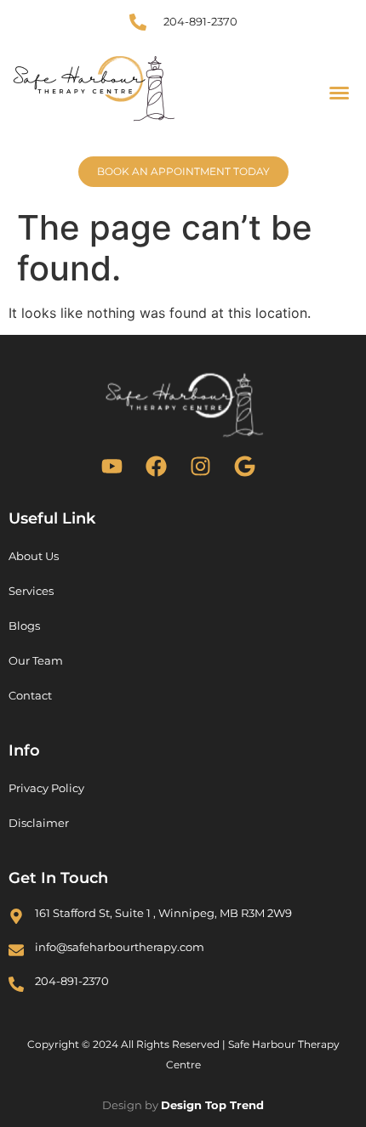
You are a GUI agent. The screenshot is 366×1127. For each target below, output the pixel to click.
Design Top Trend (212, 1105)
